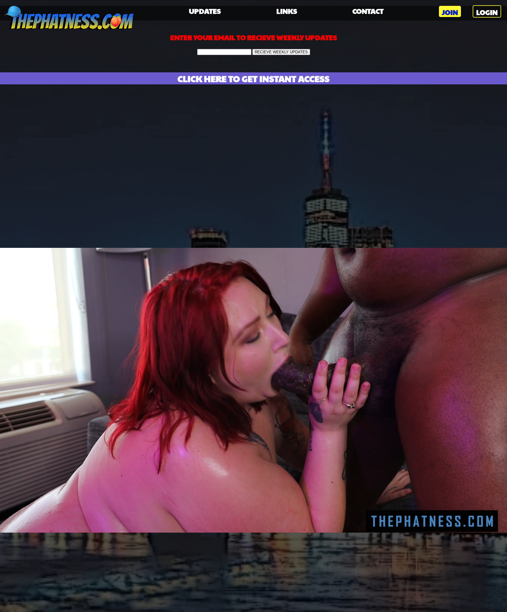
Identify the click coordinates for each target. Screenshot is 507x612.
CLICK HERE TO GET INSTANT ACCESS (253, 78)
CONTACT (367, 11)
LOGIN (487, 12)
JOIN (450, 12)
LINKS (286, 11)
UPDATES (205, 11)
